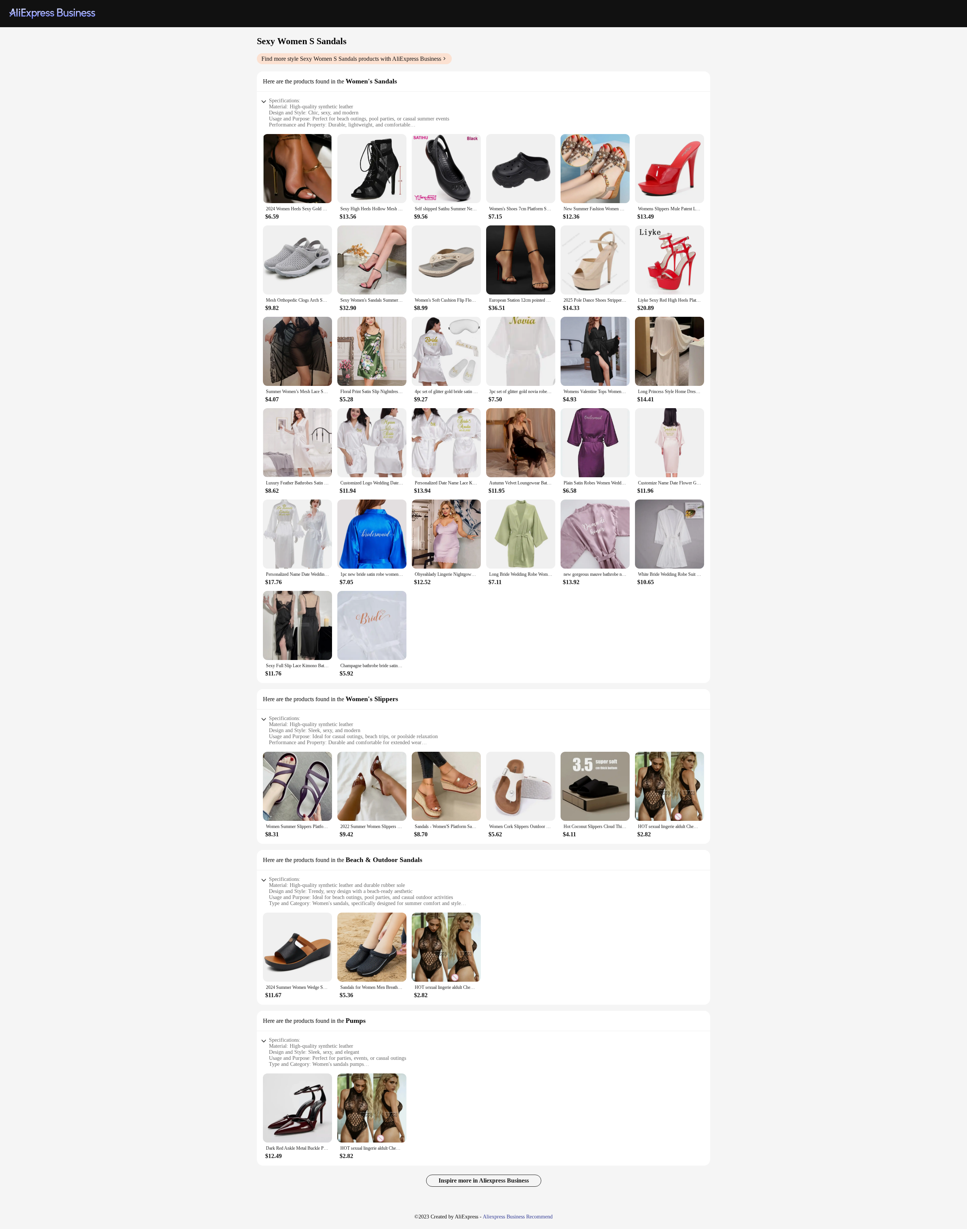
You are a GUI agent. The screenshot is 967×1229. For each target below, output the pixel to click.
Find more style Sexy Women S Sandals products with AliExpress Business (351, 59)
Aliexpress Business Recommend (518, 1217)
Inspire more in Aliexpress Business (484, 1180)
